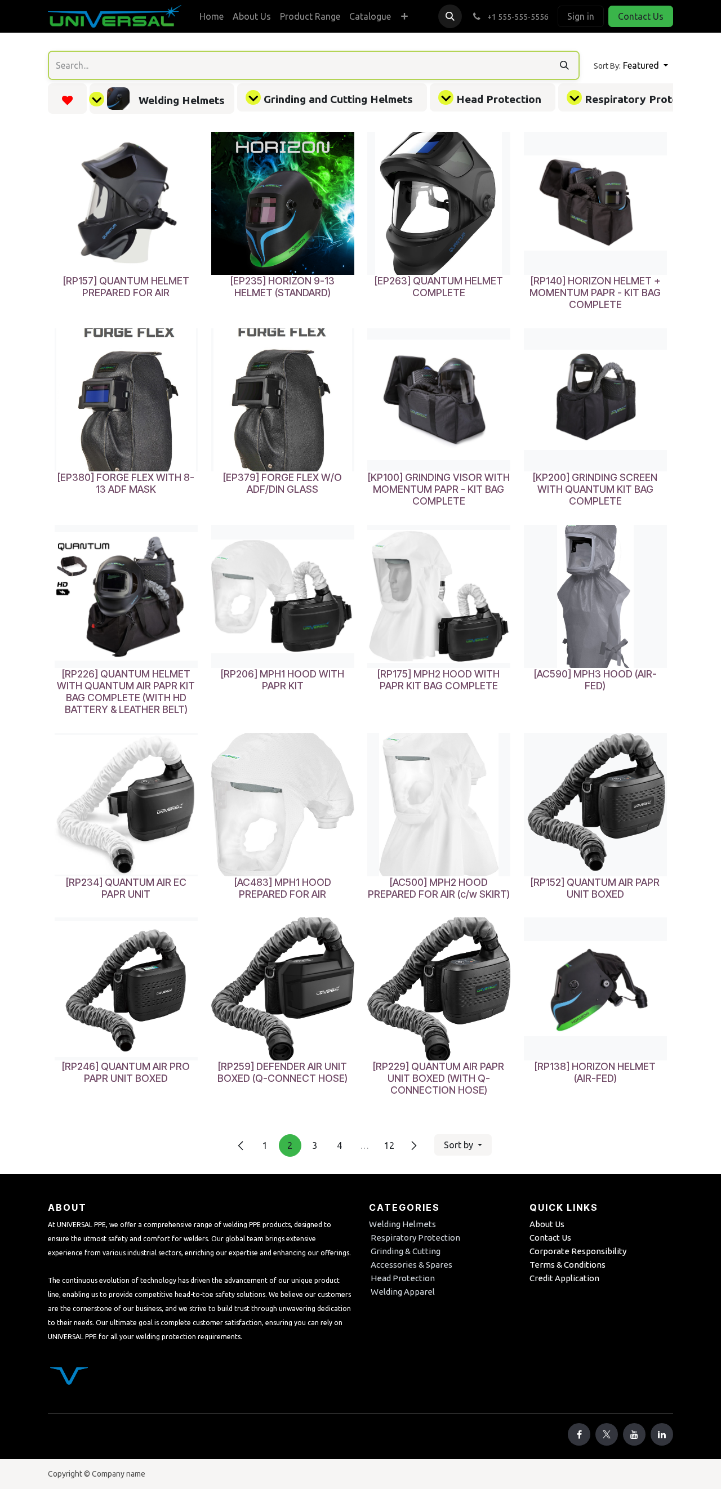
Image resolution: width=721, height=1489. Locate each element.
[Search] (564, 65)
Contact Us (641, 16)
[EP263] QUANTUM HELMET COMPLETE (439, 286)
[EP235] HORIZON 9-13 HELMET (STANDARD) (282, 286)
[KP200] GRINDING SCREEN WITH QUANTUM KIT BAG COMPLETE (595, 488)
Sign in (580, 16)
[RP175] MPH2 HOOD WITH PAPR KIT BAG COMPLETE (438, 679)
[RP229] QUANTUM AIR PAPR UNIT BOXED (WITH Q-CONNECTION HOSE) (438, 1078)
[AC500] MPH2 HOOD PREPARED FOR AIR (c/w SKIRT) (439, 887)
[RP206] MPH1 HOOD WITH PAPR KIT (282, 679)
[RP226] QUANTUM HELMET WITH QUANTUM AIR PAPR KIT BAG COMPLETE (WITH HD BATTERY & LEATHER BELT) (126, 691)
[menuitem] (211, 16)
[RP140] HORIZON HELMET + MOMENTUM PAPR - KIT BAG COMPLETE (595, 292)
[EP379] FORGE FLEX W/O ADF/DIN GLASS (282, 482)
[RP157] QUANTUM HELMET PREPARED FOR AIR (126, 286)
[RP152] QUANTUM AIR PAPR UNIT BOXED (595, 887)
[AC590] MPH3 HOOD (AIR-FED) (594, 679)
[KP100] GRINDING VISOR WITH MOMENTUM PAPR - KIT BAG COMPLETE (439, 488)
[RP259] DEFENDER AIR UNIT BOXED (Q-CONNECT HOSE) (282, 1072)
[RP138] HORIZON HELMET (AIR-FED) (595, 1072)
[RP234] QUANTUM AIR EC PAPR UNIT (126, 887)
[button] (450, 16)
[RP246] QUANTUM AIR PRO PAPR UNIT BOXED (126, 1072)
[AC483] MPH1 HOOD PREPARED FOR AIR (282, 887)
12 (389, 1145)
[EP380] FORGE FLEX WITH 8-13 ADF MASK (125, 482)
